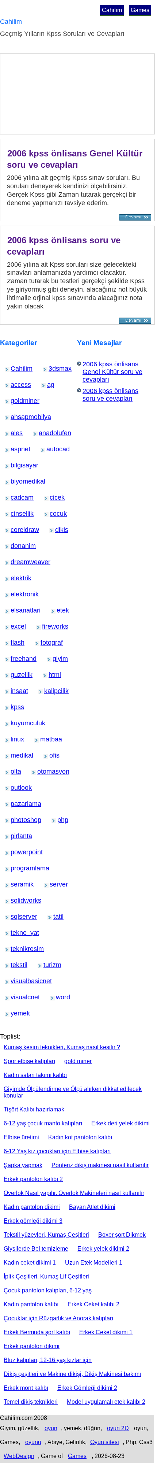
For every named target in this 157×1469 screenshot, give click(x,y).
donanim (17, 546)
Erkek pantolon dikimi (32, 1346)
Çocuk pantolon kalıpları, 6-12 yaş (48, 1290)
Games (140, 10)
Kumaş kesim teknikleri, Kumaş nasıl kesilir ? (62, 1047)
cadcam (16, 497)
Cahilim (112, 10)
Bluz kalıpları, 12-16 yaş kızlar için (48, 1360)
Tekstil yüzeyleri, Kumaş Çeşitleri (46, 1235)
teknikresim (18, 948)
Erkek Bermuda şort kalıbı (37, 1332)
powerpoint (18, 852)
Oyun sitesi (104, 1442)
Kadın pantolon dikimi (32, 1207)
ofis (53, 755)
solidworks (17, 900)
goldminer (17, 400)
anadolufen (46, 433)
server (55, 884)
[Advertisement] (43, 95)
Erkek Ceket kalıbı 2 (93, 1304)
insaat (15, 691)
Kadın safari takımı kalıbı (35, 1075)
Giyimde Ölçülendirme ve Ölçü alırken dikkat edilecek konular (73, 1092)
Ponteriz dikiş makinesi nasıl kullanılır (100, 1165)
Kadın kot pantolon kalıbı (80, 1137)
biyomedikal (18, 481)
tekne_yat (17, 932)
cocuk (54, 513)
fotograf (46, 642)
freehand (17, 658)
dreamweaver (19, 562)
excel (15, 626)
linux (15, 739)
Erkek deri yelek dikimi (120, 1123)
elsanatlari (17, 610)
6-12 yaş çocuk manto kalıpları (43, 1123)
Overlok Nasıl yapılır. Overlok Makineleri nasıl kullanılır (74, 1193)
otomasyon (44, 771)
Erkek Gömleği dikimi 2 (87, 1388)
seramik (16, 884)
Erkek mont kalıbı (26, 1388)
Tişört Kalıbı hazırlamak (34, 1109)
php (61, 820)
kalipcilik (50, 691)
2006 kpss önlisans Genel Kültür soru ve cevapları (74, 159)
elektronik (17, 594)
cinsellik (16, 513)
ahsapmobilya (19, 417)
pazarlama (17, 803)
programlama (19, 868)
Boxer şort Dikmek (122, 1235)
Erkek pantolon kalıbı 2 (33, 1179)
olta (14, 771)
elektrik (16, 578)
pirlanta (16, 836)
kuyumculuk (18, 723)
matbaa (45, 739)
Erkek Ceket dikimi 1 (106, 1332)
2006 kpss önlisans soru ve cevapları (110, 394)
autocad (52, 449)
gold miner (78, 1061)
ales (15, 433)
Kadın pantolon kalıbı (31, 1304)
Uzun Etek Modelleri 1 (93, 1262)
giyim (57, 658)
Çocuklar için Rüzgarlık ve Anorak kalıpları (58, 1318)
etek (61, 610)
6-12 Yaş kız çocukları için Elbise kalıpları (57, 1151)
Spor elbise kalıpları (29, 1061)
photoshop (17, 820)
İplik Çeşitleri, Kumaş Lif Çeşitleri (46, 1276)
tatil (57, 916)
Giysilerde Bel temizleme (36, 1249)
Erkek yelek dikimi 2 (103, 1249)
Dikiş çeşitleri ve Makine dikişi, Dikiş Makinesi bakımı (72, 1374)
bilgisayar (17, 465)
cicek (54, 497)
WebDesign (19, 1456)
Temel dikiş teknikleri (31, 1402)
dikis (59, 529)
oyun (51, 1428)
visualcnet (17, 997)
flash (15, 642)
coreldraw (17, 529)
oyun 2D (118, 1428)
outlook (16, 787)
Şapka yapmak (23, 1165)
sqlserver (17, 916)
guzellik (16, 674)
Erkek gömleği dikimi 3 (33, 1221)
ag (50, 384)
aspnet (16, 449)
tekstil (15, 965)
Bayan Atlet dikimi (92, 1207)
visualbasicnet (19, 981)
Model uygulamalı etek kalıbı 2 (106, 1402)
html (53, 674)
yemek (16, 1013)
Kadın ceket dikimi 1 (30, 1262)
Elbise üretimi (21, 1137)
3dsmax (54, 368)
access (16, 384)
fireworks (48, 626)
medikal (16, 755)
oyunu (33, 1442)
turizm (48, 965)
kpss (15, 707)
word (60, 997)
